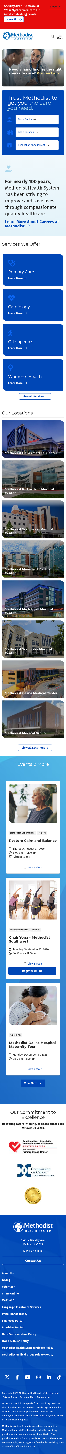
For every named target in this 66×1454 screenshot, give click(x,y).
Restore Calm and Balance (33, 827)
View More (32, 1084)
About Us (8, 1273)
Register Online (32, 971)
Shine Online (10, 1293)
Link (33, 439)
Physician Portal (13, 1327)
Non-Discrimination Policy (19, 1334)
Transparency (44, 1397)
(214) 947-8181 (33, 1250)
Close (53, 6)
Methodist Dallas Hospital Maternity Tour (33, 1029)
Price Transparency (14, 1313)
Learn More (13, 19)
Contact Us (33, 1261)
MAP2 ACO (8, 1300)
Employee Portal (12, 1320)
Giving (6, 1280)
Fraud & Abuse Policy (15, 1341)
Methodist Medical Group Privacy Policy (27, 1354)
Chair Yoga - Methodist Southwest (33, 928)
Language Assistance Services (21, 1307)
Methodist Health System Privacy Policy (27, 1347)
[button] (60, 36)
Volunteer (8, 1286)
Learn (33, 270)
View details (34, 867)
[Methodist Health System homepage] (26, 36)
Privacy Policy (10, 1397)
